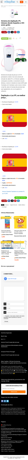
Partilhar (21, 2)
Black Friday (4, 336)
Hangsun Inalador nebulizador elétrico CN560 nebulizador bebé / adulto (20, 253)
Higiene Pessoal (13, 204)
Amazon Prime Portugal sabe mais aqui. (10, 342)
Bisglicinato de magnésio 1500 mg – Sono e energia (6, 252)
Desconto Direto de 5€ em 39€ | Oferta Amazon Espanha (20, 232)
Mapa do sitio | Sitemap (6, 437)
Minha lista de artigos (6, 439)
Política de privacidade (6, 444)
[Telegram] (7, 401)
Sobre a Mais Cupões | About (7, 449)
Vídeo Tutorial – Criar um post (8, 451)
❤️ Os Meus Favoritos (6, 425)
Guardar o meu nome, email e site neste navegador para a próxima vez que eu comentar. (14, 317)
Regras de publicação (6, 447)
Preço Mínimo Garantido (6, 445)
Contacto (3, 426)
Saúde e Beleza (11, 29)
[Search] (17, 2)
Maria (4, 27)
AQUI (22, 133)
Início (2, 5)
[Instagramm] (5, 401)
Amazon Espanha (5, 29)
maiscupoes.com (11, 458)
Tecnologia (4, 206)
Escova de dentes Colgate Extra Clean (6, 231)
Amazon (7, 204)
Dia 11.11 (3, 339)
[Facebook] (2, 401)
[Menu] (1, 2)
